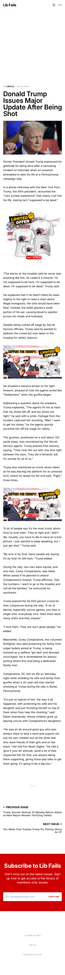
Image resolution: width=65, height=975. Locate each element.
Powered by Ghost (32, 954)
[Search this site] (54, 5)
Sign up (32, 945)
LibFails (10, 86)
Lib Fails (9, 5)
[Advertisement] (32, 44)
